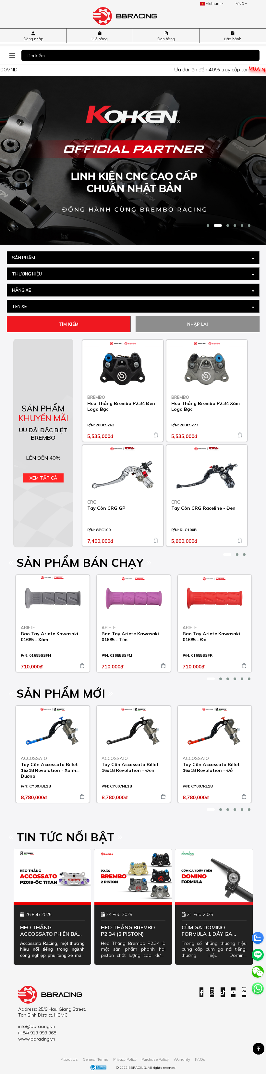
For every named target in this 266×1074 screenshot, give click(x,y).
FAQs (200, 1059)
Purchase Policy (155, 1059)
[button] (208, 225)
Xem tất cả (43, 478)
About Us (69, 1059)
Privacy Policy (125, 1059)
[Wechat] (258, 972)
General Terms (95, 1059)
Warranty (182, 1059)
